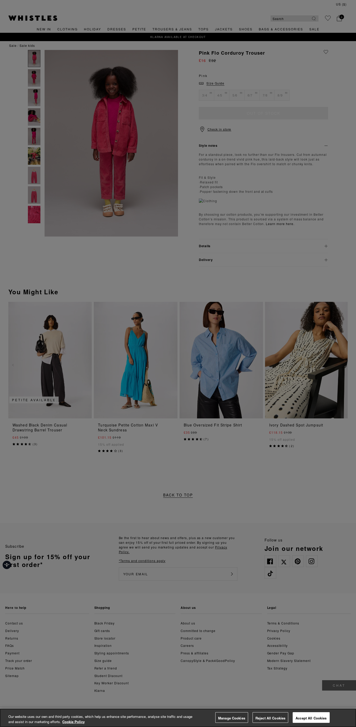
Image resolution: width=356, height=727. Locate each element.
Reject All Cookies (270, 718)
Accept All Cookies (311, 718)
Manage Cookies (231, 718)
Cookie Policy (73, 721)
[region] (178, 718)
